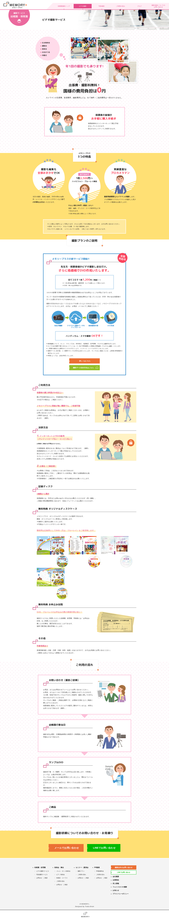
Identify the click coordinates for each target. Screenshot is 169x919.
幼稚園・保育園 (40, 867)
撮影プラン (81, 871)
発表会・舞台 (59, 867)
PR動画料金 (100, 871)
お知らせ (116, 890)
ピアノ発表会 (60, 874)
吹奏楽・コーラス (62, 878)
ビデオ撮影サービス (42, 871)
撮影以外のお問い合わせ (123, 867)
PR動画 (97, 867)
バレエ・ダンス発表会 (63, 871)
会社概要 (116, 876)
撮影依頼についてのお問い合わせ (158, 6)
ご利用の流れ (120, 6)
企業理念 (116, 880)
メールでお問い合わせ (66, 847)
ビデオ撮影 (82, 6)
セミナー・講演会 (82, 867)
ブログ (139, 6)
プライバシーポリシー (121, 894)
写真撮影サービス (42, 874)
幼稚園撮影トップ (64, 6)
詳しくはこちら (84, 361)
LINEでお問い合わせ (104, 847)
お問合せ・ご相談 (42, 878)
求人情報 (116, 883)
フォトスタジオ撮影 (120, 887)
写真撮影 (102, 6)
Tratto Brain (89, 906)
